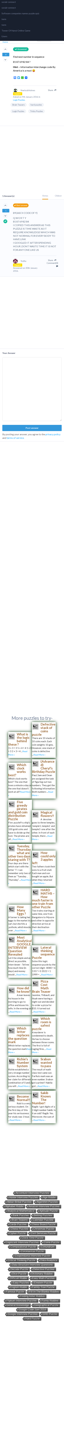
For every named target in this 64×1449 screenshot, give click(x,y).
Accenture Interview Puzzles (32, 1193)
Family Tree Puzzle (43, 1287)
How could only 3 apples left (44, 858)
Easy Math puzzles (43, 1278)
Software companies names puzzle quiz (20, 13)
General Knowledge (18, 1305)
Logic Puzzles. (19, 100)
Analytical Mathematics (20, 1210)
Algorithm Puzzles (47, 1202)
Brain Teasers (18, 105)
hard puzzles (36, 105)
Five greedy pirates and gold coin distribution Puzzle (17, 810)
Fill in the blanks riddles (44, 1291)
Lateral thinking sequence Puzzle (43, 952)
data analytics (48, 1260)
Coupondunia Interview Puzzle (32, 1255)
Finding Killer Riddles (32, 1296)
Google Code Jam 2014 (32, 1309)
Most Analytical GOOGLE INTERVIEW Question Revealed (20, 945)
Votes (45, 195)
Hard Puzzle (32, 1318)
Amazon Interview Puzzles (44, 1206)
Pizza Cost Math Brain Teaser (41, 986)
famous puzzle (15, 1291)
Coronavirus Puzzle (32, 1251)
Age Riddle (49, 1197)
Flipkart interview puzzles (22, 1300)
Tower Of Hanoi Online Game (16, 30)
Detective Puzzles (43, 1269)
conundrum (47, 1246)
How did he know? (24, 989)
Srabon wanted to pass (46, 1062)
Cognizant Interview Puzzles (22, 1242)
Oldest (58, 195)
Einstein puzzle (43, 1282)
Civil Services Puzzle (43, 1233)
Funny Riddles (50, 1300)
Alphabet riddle (14, 1206)
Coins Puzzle (51, 1242)
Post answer (32, 428)
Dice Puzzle (19, 1273)
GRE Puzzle (50, 1314)
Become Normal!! (23, 1098)
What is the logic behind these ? (19, 739)
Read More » (39, 754)
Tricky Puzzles (36, 111)
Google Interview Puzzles (23, 1314)
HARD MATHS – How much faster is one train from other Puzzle (43, 898)
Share (51, 90)
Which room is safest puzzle (41, 1024)
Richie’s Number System (23, 1062)
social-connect (9, 2)
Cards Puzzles (18, 1224)
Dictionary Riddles (42, 1273)
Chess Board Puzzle (43, 1224)
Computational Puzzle (23, 1246)
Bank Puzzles (21, 1215)
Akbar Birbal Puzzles (19, 1202)
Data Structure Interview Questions (32, 1264)
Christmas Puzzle (43, 1228)
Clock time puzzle (32, 1237)
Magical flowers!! (47, 814)
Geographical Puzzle (46, 1305)
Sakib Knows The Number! (41, 1098)
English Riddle (18, 1287)
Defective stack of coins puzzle (43, 729)
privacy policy (53, 434)
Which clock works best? (17, 770)
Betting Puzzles (43, 1215)
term (4, 19)
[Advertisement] (32, 160)
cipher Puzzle (17, 1233)
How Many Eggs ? (21, 910)
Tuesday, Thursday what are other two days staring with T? (19, 853)
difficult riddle (18, 1278)
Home (5, 42)
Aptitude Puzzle (48, 1210)
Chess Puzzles (19, 1228)
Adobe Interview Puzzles (23, 1197)
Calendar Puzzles (43, 1219)
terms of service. (15, 437)
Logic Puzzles (18, 111)
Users (4, 36)
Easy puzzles (21, 1282)
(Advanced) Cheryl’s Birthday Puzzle (43, 766)
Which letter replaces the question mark (18, 1035)
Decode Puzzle (19, 1269)
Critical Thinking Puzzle (21, 1260)
